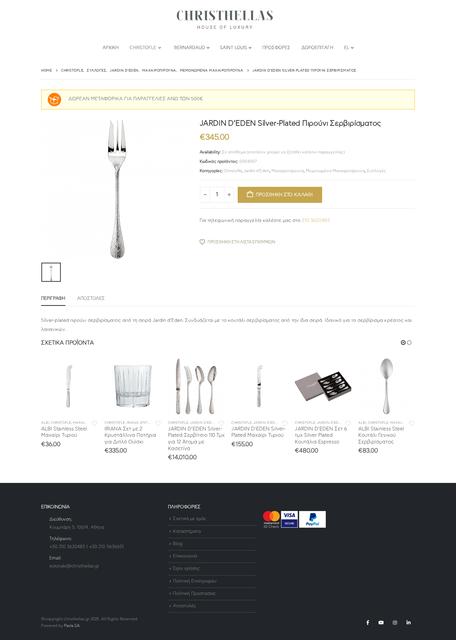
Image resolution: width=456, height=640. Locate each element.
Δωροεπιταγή (317, 48)
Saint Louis (233, 48)
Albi (45, 422)
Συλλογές (376, 171)
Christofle (143, 48)
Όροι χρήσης (186, 569)
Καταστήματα (187, 531)
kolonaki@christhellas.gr (74, 566)
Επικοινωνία (185, 556)
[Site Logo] (225, 19)
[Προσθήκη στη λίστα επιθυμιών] (94, 423)
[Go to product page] (69, 386)
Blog (177, 544)
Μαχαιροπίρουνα (287, 171)
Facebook (367, 622)
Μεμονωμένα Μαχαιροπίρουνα (335, 171)
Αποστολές (184, 606)
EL (346, 48)
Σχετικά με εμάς (189, 519)
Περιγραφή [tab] (53, 298)
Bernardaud (189, 48)
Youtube (381, 622)
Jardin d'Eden (256, 171)
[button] (403, 343)
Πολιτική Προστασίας (194, 594)
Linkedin (408, 622)
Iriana (133, 422)
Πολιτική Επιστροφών (195, 581)
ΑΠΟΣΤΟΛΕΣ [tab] (91, 298)
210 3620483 (316, 220)
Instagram (395, 622)
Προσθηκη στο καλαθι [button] (87, 369)
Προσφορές (276, 48)
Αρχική (110, 48)
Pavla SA (72, 626)
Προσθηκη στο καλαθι (284, 195)
